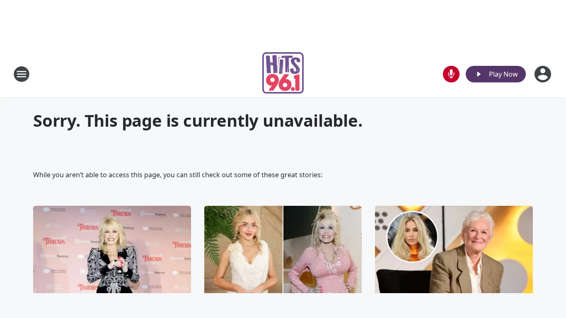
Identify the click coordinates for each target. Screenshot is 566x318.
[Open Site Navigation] (21, 74)
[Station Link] (283, 74)
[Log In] (544, 74)
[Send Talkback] (451, 74)
